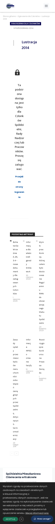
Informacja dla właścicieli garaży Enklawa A (28, 257)
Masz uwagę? (44, 518)
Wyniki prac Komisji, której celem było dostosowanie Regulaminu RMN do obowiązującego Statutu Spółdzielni (42, 282)
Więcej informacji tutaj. (37, 513)
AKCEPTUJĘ (10, 519)
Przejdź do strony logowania (19, 187)
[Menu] (46, 6)
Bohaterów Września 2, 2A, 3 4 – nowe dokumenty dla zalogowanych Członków (15, 268)
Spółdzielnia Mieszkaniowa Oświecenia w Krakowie (23, 475)
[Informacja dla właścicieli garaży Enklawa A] (23, 241)
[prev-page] (12, 453)
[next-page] (16, 453)
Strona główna (9, 16)
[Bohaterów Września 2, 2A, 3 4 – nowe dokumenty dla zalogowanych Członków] (10, 241)
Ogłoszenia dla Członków (29, 16)
